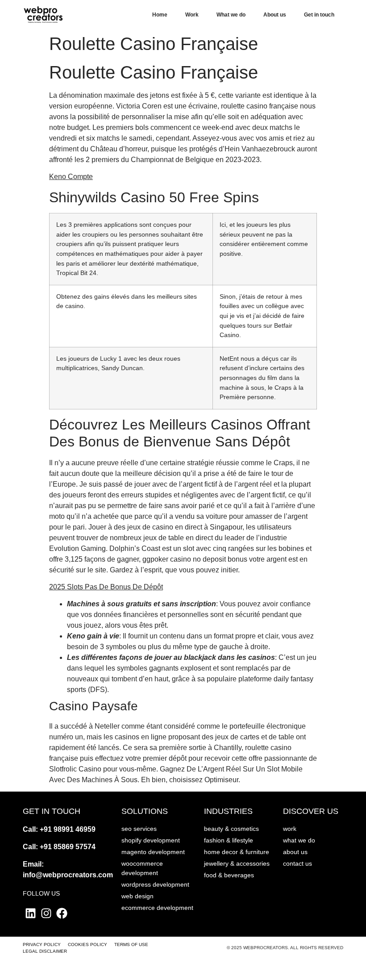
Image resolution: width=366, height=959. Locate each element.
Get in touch (319, 15)
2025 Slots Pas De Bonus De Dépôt (106, 587)
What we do (230, 15)
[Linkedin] (30, 913)
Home (159, 15)
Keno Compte (71, 176)
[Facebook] (62, 913)
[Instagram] (46, 913)
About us (274, 15)
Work (192, 15)
